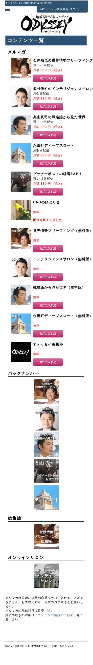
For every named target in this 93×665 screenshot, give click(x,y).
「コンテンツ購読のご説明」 (56, 615)
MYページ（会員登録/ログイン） (62, 9)
